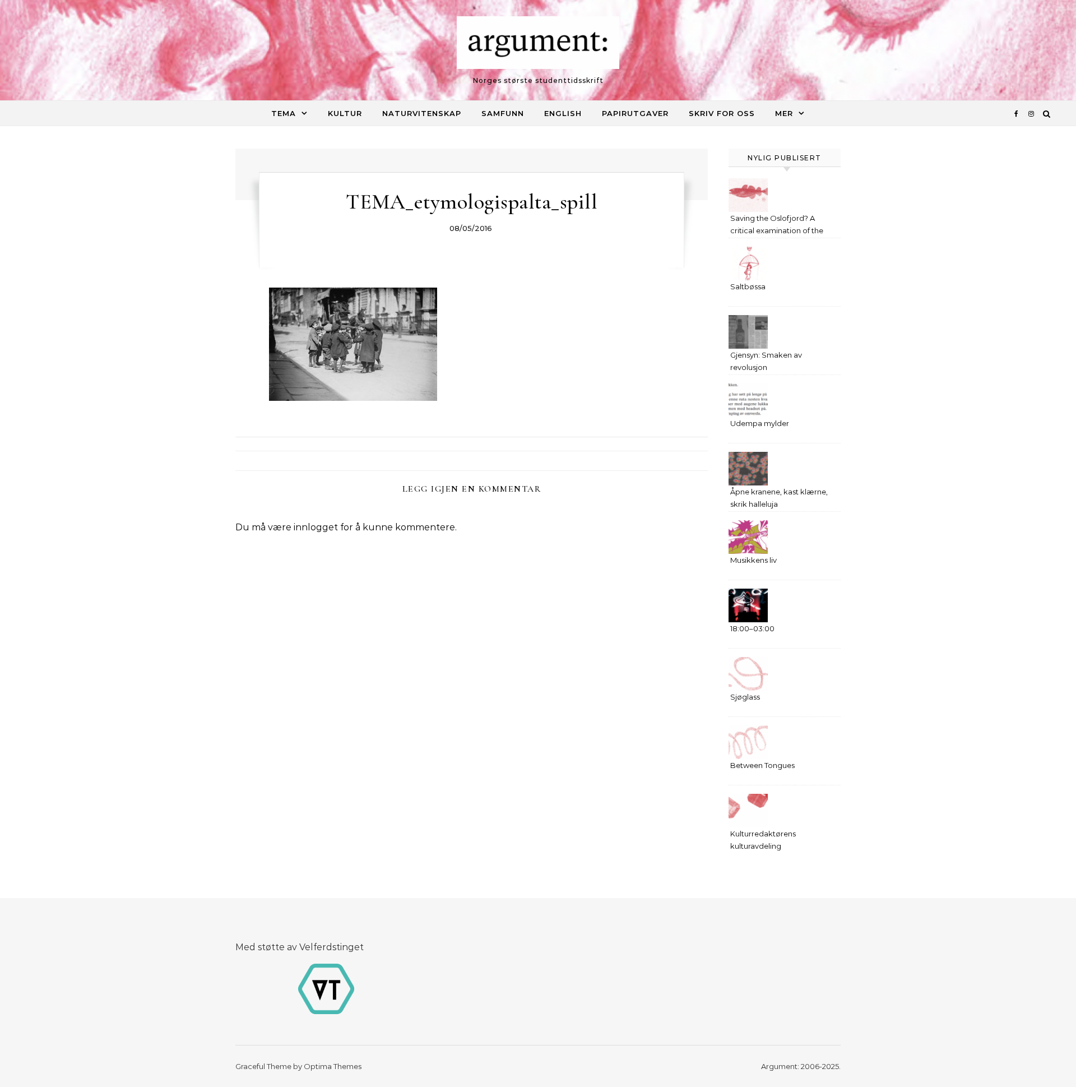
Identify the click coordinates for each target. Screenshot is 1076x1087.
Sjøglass (745, 696)
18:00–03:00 (752, 628)
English (563, 113)
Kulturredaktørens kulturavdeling (763, 839)
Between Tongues (762, 765)
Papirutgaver (635, 113)
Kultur (345, 113)
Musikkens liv (753, 560)
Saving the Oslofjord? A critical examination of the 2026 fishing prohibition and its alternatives (780, 226)
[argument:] (538, 45)
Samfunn (502, 113)
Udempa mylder (759, 423)
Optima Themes (332, 1066)
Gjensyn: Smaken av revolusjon (766, 361)
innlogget (316, 527)
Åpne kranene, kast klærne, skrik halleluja (779, 497)
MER (784, 113)
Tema (283, 113)
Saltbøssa (748, 286)
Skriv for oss (722, 113)
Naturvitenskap (421, 113)
